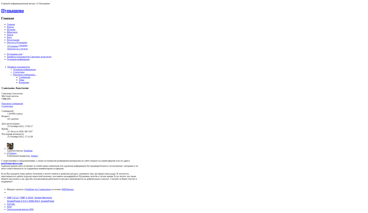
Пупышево (12, 10)
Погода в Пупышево (17, 42)
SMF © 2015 (26, 197)
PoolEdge (28, 150)
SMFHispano (68, 189)
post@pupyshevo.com (11, 163)
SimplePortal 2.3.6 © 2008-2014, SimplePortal (30, 201)
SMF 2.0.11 (13, 197)
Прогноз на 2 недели (17, 49)
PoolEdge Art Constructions (38, 189)
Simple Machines (43, 197)
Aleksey (34, 156)
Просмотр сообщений (12, 103)
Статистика (7, 106)
